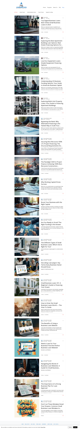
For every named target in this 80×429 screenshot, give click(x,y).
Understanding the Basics (31, 12)
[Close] (78, 427)
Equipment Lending (49, 12)
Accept (75, 427)
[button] (49, 7)
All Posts (15, 12)
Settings (70, 427)
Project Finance (41, 12)
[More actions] (63, 17)
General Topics (22, 12)
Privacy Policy (43, 427)
